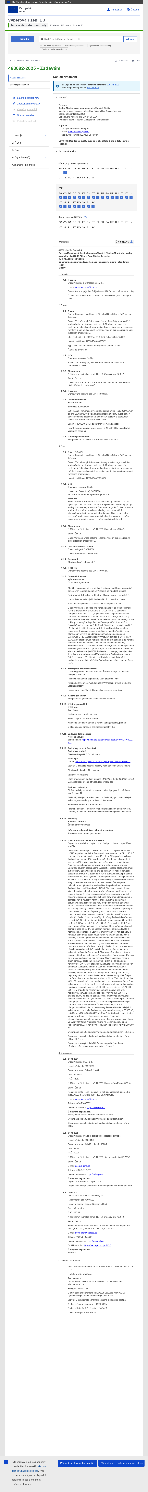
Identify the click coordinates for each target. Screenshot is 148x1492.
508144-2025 (113, 85)
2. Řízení (16, 143)
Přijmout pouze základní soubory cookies (121, 1463)
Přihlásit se (116, 9)
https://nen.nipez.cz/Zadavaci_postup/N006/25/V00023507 (100, 741)
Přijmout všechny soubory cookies (77, 1463)
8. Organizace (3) (21, 157)
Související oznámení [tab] (19, 85)
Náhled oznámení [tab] (18, 78)
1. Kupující (17, 135)
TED (10, 60)
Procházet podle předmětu (52, 49)
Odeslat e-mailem (26, 115)
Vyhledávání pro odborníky (100, 45)
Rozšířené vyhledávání (75, 45)
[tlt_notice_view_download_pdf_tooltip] (60, 197)
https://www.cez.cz (96, 1107)
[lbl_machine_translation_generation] (85, 217)
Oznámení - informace (23, 165)
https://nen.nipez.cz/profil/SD (97, 1245)
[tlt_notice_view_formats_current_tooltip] (131, 241)
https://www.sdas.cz (96, 1241)
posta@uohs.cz (82, 1166)
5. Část (16, 150)
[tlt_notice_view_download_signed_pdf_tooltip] (65, 172)
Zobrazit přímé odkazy (28, 103)
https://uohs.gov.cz (95, 1174)
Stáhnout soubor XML (28, 98)
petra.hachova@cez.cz (78, 131)
